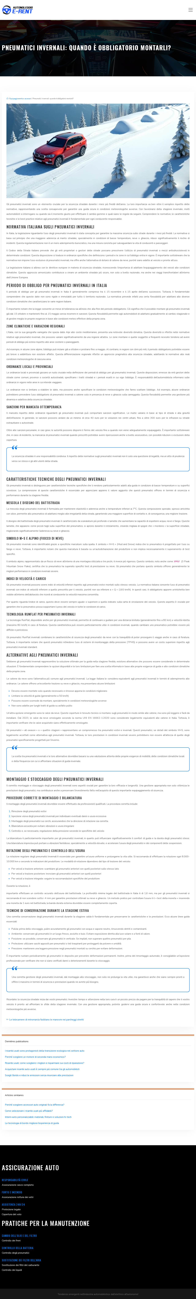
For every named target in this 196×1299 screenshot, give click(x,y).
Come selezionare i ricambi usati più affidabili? (29, 1111)
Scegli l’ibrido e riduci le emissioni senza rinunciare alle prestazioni (39, 1075)
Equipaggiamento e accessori (20, 99)
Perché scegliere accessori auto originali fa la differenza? (34, 1104)
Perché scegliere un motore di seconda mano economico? (35, 1057)
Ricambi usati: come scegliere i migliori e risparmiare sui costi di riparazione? (44, 1063)
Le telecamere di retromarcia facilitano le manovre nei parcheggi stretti (46, 1019)
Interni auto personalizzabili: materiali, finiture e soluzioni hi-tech (38, 1117)
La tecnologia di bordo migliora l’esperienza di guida (32, 1123)
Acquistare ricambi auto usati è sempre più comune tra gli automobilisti (42, 1069)
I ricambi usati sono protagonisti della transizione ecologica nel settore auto (44, 1050)
